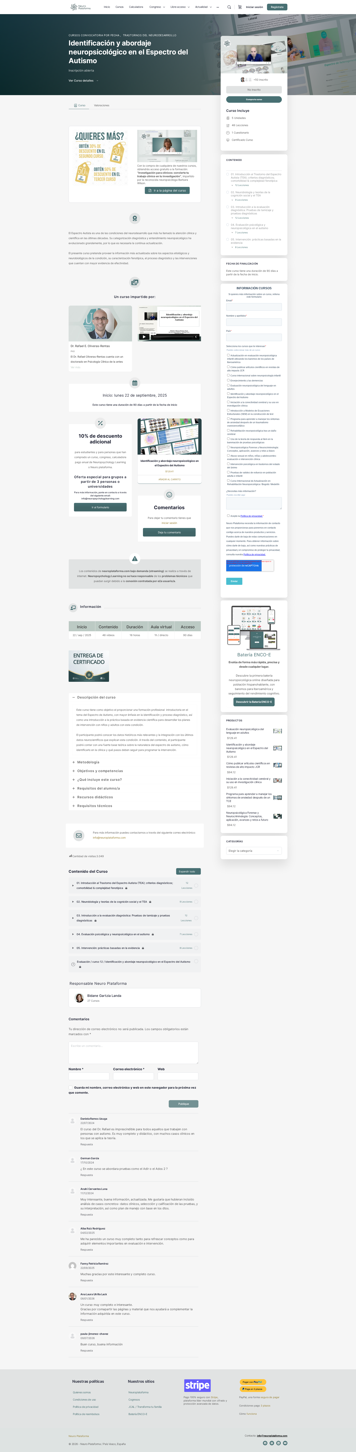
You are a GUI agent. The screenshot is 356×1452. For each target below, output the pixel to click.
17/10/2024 (87, 1162)
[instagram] (272, 1443)
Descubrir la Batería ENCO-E (254, 701)
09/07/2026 (87, 1338)
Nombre (76, 1069)
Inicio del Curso (235, 167)
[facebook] (265, 1443)
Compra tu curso (254, 99)
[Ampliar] (73, 885)
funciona (251, 1413)
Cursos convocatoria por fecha (94, 35)
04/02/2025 (87, 1232)
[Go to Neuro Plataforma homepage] (80, 6)
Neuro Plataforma (79, 1436)
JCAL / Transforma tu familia (145, 1406)
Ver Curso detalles (81, 80)
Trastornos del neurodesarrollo (150, 35)
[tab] (79, 105)
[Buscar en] (229, 7)
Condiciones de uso (84, 1399)
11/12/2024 (87, 1193)
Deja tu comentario (169, 532)
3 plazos (265, 1405)
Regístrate (277, 7)
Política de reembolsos (86, 1414)
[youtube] (285, 1443)
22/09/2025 (87, 1267)
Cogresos (134, 1399)
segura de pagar (269, 1397)
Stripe (214, 1397)
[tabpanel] (135, 484)
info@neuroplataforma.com (109, 837)
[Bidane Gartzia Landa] (79, 997)
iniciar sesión (169, 522)
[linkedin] (278, 1443)
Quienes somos (82, 1392)
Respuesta (86, 1144)
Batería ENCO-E (137, 1414)
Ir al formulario (100, 507)
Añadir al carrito (170, 479)
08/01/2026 (87, 1298)
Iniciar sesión (254, 7)
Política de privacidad (85, 1406)
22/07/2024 (87, 1122)
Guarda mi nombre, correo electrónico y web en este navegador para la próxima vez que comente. (132, 1090)
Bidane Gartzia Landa (104, 996)
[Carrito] (240, 7)
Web (161, 1069)
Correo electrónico (129, 1069)
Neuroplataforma (138, 1392)
